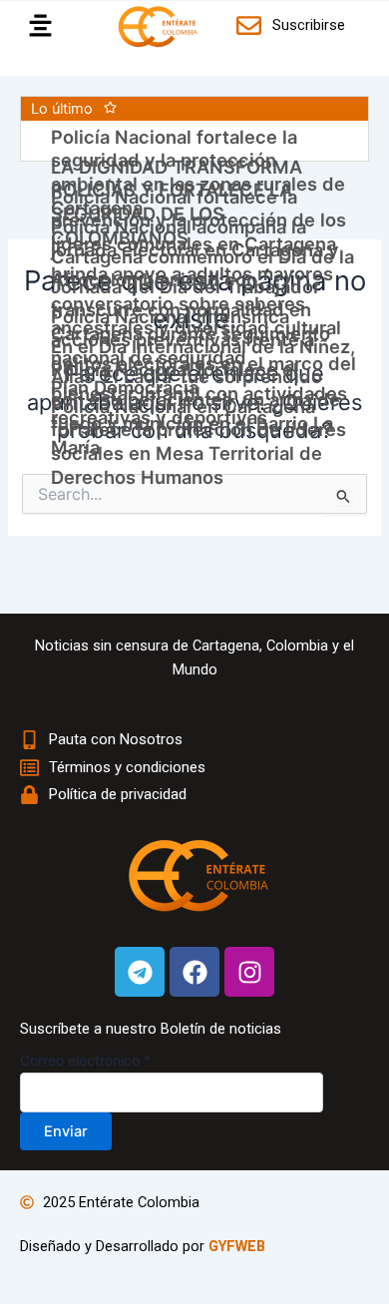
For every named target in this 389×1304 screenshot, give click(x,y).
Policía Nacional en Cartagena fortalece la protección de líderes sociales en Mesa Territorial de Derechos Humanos (198, 441)
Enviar (66, 1131)
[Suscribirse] (251, 25)
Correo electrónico (85, 1060)
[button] (35, 26)
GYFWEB (236, 1246)
